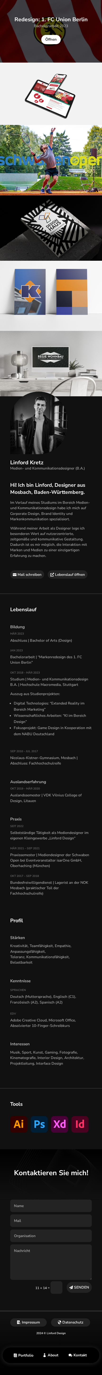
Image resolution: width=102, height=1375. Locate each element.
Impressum (31, 1322)
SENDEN (81, 1287)
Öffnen (51, 39)
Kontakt (80, 1355)
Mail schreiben (30, 574)
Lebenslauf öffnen (70, 574)
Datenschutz (72, 1322)
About (53, 1355)
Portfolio (25, 1355)
